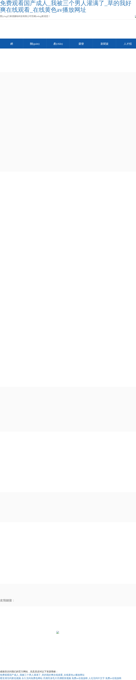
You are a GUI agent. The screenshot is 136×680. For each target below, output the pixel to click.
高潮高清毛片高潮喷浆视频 (57, 678)
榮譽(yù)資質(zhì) (81, 45)
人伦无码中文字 (96, 678)
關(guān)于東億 (34, 45)
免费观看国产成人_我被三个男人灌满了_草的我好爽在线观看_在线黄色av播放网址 (42, 675)
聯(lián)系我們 (22, 622)
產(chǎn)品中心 (58, 45)
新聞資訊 (104, 45)
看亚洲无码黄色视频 (10, 678)
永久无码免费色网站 (32, 678)
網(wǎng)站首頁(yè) (12, 45)
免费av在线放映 (80, 678)
